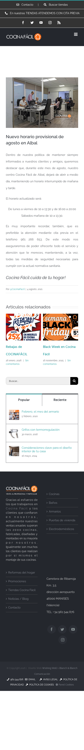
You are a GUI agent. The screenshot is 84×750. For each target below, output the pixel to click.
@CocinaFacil (17, 289)
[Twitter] (62, 640)
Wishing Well (49, 679)
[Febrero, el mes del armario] (14, 424)
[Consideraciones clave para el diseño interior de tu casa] (14, 460)
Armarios (55, 523)
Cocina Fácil (17, 519)
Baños (53, 514)
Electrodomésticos (61, 540)
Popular (24, 411)
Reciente (60, 411)
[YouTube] (73, 640)
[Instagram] (62, 651)
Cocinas (54, 505)
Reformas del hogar (21, 584)
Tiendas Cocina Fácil (22, 601)
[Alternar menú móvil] (76, 34)
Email (31, 690)
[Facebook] (51, 640)
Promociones (17, 593)
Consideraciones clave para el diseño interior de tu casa (47, 460)
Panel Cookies (66, 696)
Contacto (14, 619)
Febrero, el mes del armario (40, 423)
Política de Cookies (41, 696)
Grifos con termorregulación (41, 441)
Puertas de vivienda (62, 531)
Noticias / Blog (18, 610)
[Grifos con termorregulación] (14, 442)
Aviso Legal (50, 690)
